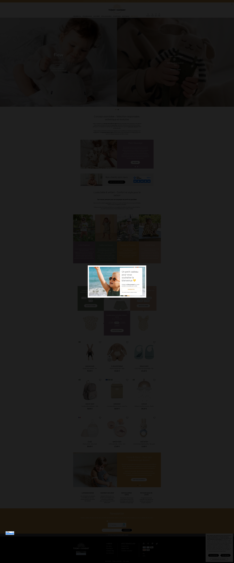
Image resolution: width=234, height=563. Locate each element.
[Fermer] (143, 268)
